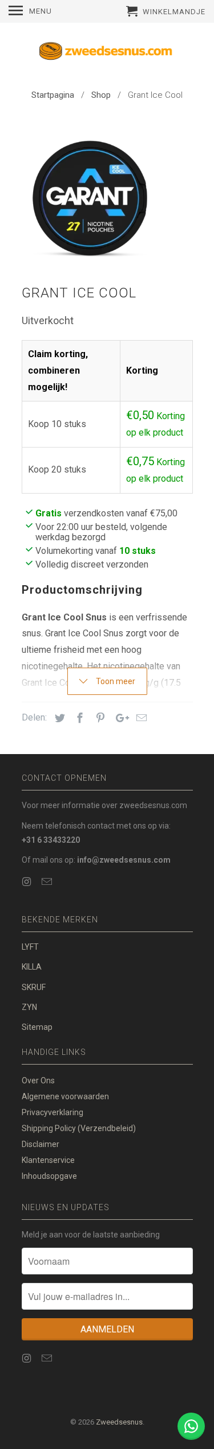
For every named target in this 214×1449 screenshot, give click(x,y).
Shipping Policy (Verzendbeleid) (79, 1128)
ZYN (29, 1007)
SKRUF (34, 987)
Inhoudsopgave (49, 1176)
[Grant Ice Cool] (90, 196)
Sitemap (37, 1027)
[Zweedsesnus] (107, 53)
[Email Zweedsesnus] (48, 882)
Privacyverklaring (52, 1112)
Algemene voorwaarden (65, 1096)
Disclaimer (40, 1144)
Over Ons (38, 1080)
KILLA (32, 966)
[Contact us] (191, 1426)
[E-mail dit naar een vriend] (140, 718)
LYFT (30, 946)
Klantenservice (48, 1160)
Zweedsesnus (119, 1422)
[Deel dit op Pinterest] (99, 718)
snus (31, 633)
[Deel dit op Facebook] (78, 718)
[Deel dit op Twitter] (58, 718)
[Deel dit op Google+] (119, 718)
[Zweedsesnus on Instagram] (28, 882)
